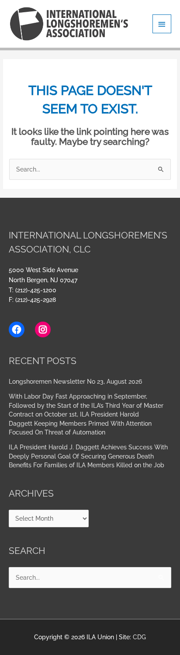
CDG (139, 637)
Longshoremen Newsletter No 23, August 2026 (75, 381)
